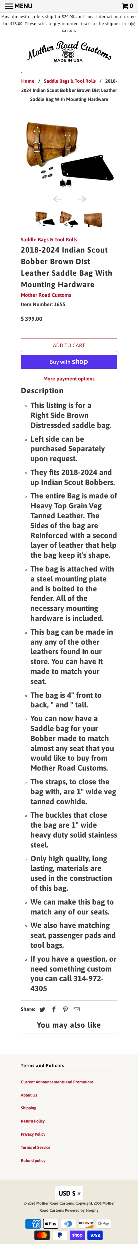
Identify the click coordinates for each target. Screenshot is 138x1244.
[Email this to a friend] (76, 1009)
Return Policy (33, 1121)
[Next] (81, 198)
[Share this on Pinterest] (64, 1009)
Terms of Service (35, 1147)
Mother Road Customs (46, 295)
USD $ (69, 1193)
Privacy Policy (33, 1134)
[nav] (18, 6)
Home (27, 81)
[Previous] (57, 198)
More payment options (69, 378)
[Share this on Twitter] (41, 1009)
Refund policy (33, 1160)
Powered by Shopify (82, 1210)
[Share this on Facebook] (53, 1009)
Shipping (28, 1108)
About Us (29, 1095)
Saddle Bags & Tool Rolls (70, 81)
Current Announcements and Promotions (57, 1082)
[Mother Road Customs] (69, 52)
